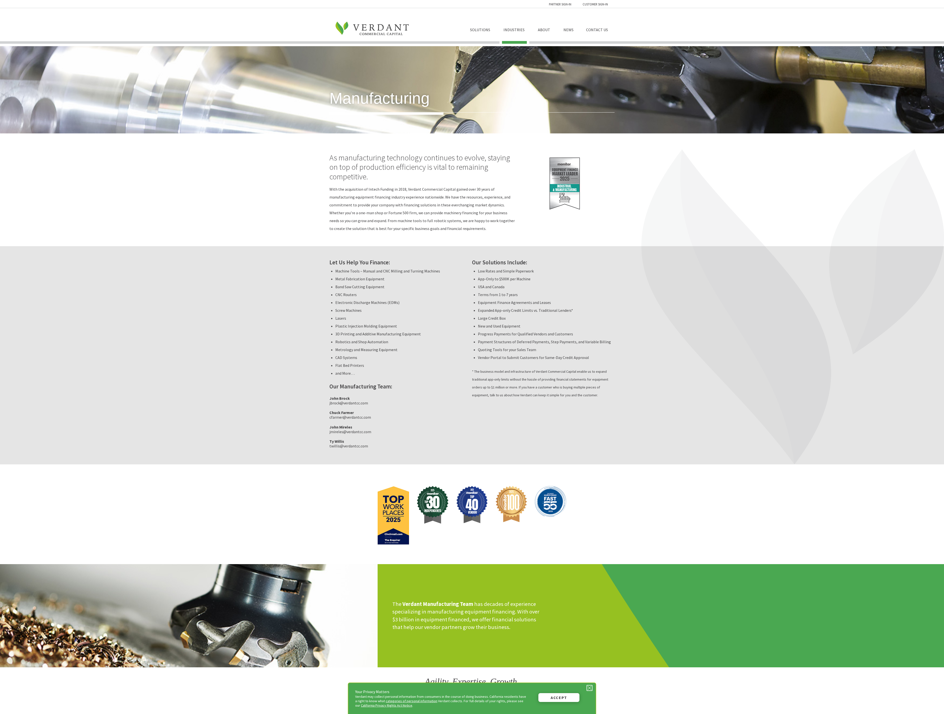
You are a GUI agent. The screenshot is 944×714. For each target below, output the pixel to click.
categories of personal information (411, 701)
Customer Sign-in (595, 4)
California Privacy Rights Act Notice (386, 705)
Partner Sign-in (560, 4)
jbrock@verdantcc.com (348, 402)
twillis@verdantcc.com (348, 445)
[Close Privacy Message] (589, 688)
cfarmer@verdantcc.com (350, 417)
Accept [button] (559, 697)
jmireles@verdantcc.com (350, 431)
